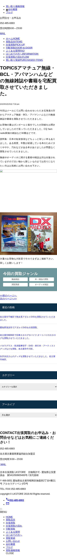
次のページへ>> (8, 298)
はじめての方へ (22, 54)
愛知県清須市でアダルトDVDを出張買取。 (19, 327)
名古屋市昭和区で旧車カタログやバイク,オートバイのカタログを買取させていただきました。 (28, 336)
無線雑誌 (15, 279)
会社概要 (12, 9)
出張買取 (15, 44)
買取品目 (14, 41)
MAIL (2, 33)
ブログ (9, 12)
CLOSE (10, 553)
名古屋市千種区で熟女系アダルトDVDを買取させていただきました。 (27, 318)
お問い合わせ (13, 541)
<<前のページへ (8, 295)
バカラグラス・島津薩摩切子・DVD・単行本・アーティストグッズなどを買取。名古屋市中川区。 (27, 347)
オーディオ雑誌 (41, 284)
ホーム (13, 38)
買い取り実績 (24, 60)
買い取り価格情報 (15, 6)
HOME (9, 517)
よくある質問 (15, 51)
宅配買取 (19, 48)
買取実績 (15, 284)
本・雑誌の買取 (41, 279)
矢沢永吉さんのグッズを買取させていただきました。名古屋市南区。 (27, 358)
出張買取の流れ (17, 57)
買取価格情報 (13, 550)
